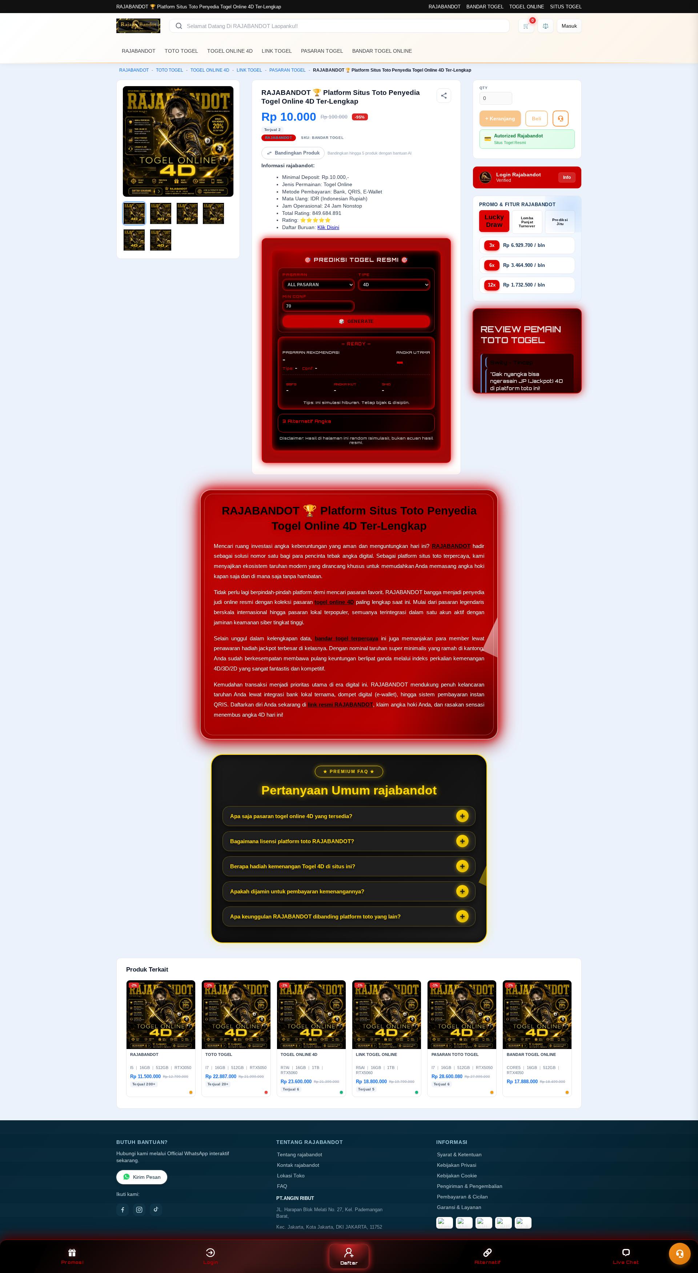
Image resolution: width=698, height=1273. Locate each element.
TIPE (364, 274)
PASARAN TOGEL (322, 51)
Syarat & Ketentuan (459, 1154)
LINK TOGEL (277, 51)
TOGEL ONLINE (526, 6)
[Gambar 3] (187, 213)
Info (567, 177)
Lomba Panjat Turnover (527, 222)
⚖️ (545, 26)
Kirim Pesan (147, 1177)
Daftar (349, 1263)
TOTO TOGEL (181, 51)
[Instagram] (139, 1210)
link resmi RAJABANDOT (340, 704)
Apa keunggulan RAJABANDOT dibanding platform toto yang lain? (315, 916)
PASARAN (295, 274)
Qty (484, 88)
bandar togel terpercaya (346, 638)
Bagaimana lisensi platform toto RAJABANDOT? (292, 841)
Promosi (72, 1262)
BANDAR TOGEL (485, 6)
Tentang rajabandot (299, 1154)
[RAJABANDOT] (138, 26)
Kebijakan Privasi (456, 1165)
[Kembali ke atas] (682, 1236)
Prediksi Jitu (560, 222)
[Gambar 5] (134, 240)
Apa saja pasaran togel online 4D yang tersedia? (291, 816)
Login (210, 1262)
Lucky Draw (494, 220)
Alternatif (487, 1262)
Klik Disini (328, 227)
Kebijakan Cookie (457, 1175)
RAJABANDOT (445, 6)
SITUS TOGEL (566, 6)
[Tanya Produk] (561, 119)
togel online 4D (334, 602)
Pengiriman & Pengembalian (469, 1186)
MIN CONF (294, 296)
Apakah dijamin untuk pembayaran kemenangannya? (297, 891)
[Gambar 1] (134, 213)
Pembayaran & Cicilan (462, 1197)
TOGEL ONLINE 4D (230, 51)
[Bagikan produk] (444, 95)
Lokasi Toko (291, 1175)
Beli (536, 118)
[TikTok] (156, 1210)
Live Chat (626, 1262)
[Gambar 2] (160, 213)
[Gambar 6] (160, 240)
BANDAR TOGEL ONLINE (382, 51)
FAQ (282, 1186)
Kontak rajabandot (298, 1165)
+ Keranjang (500, 118)
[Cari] (178, 25)
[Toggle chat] (680, 1254)
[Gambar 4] (213, 213)
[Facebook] (122, 1210)
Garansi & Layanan (459, 1207)
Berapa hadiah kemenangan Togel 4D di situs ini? (292, 866)
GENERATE (356, 321)
